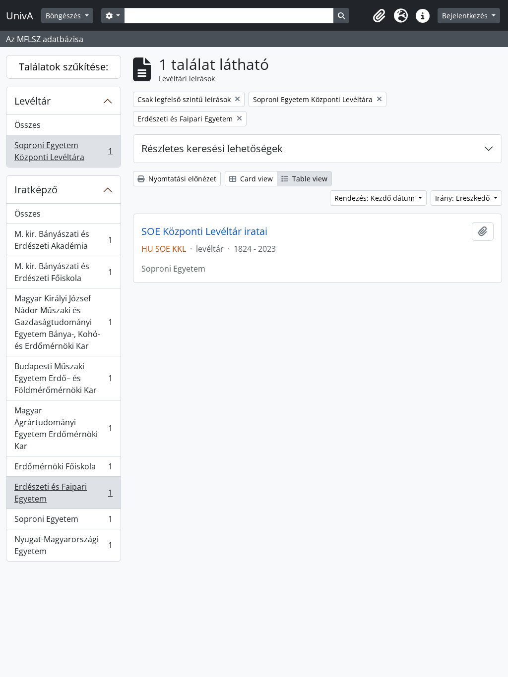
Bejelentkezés (466, 15)
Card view (255, 178)
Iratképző (36, 189)
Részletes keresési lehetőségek (212, 148)
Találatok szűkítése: (63, 66)
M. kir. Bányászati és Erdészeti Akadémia (63, 239)
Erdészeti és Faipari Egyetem (63, 492)
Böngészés (64, 15)
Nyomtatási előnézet (181, 178)
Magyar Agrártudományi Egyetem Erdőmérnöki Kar (63, 428)
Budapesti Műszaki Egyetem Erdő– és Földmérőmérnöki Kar (63, 378)
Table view (308, 178)
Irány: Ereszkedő (463, 198)
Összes (27, 124)
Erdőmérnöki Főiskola (63, 469)
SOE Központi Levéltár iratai (204, 231)
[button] (379, 16)
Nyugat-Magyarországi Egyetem (63, 545)
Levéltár (32, 101)
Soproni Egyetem (63, 521)
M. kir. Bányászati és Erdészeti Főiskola (63, 272)
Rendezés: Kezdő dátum (375, 198)
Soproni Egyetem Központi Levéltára (63, 151)
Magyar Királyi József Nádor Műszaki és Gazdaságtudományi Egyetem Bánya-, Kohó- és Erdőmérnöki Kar (63, 322)
